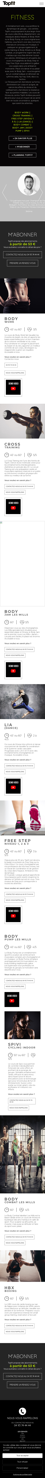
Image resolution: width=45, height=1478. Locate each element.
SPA (22, 1439)
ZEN (22, 1433)
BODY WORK (22, 112)
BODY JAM (18, 127)
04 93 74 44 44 (11, 365)
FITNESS (22, 1437)
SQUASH (22, 1441)
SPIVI (27, 131)
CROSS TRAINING (22, 115)
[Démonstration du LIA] (13, 786)
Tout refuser (22, 1462)
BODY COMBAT (22, 124)
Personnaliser (22, 1468)
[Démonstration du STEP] (13, 915)
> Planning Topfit (22, 155)
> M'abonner (22, 146)
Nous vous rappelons (15, 373)
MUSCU (22, 1435)
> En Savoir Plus (22, 138)
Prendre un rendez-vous (23, 263)
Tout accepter (22, 1455)
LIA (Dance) (24, 121)
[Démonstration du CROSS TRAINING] (13, 507)
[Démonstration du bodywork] (13, 387)
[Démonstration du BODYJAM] (13, 670)
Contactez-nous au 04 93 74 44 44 (22, 254)
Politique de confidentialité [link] (22, 1474)
